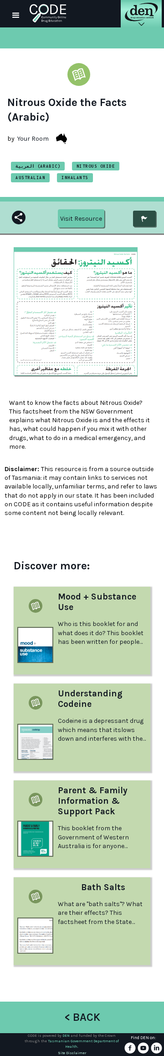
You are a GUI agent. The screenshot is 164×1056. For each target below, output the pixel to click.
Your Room (33, 139)
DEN (66, 1036)
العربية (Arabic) (37, 166)
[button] (16, 13)
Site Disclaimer (72, 1053)
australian (30, 177)
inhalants (75, 177)
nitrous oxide (96, 166)
